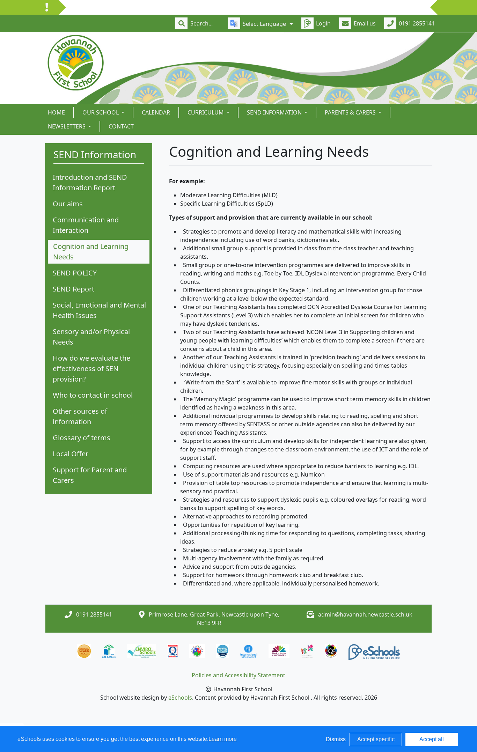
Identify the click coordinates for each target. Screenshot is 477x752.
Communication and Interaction (86, 225)
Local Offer (70, 453)
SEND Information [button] (275, 112)
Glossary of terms (81, 437)
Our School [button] (101, 112)
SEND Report (73, 289)
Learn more (222, 739)
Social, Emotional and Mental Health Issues (99, 310)
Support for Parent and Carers (90, 475)
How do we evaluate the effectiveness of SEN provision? (91, 368)
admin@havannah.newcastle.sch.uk (365, 614)
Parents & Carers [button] (351, 112)
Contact (121, 126)
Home (56, 112)
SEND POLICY (75, 273)
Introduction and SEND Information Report (90, 182)
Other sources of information (80, 416)
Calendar (156, 112)
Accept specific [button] (376, 739)
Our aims (68, 203)
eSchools (180, 697)
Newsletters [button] (67, 126)
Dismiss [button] (336, 739)
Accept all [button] (431, 739)
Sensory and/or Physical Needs (91, 337)
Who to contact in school (93, 395)
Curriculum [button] (206, 112)
